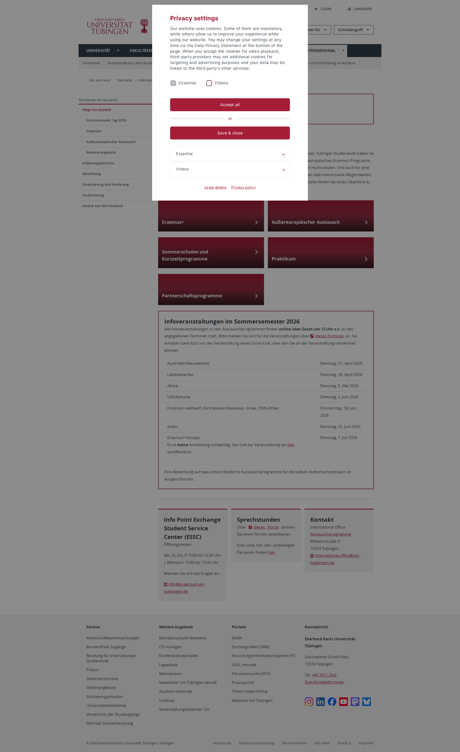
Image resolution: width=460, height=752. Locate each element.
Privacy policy (243, 187)
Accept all (230, 104)
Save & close (230, 133)
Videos (221, 83)
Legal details (215, 187)
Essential (187, 83)
